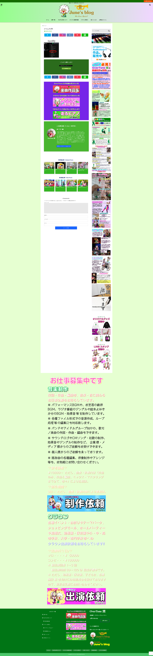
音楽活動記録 (47, 621)
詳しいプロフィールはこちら (64, 146)
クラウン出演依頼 (102, 650)
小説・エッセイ (94, 19)
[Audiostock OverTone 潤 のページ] (101, 53)
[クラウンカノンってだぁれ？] (101, 215)
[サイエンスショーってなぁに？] (101, 131)
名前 (45, 215)
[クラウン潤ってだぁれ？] (101, 104)
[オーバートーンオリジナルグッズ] (101, 329)
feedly (66, 68)
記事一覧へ (53, 19)
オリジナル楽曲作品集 (74, 19)
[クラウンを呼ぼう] (66, 102)
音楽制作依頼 (94, 650)
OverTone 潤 (51, 138)
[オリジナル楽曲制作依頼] (76, 503)
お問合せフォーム (102, 19)
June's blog (74, 654)
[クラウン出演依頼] (76, 596)
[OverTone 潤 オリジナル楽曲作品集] (66, 89)
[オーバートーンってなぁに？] (101, 242)
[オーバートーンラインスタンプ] (101, 357)
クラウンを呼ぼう (84, 19)
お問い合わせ (148, 1)
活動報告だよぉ (48, 631)
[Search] (109, 31)
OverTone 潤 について (62, 19)
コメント (46, 202)
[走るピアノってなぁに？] (66, 115)
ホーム (47, 19)
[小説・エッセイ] (101, 298)
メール (46, 219)
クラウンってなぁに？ (49, 627)
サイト (45, 223)
